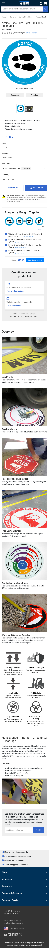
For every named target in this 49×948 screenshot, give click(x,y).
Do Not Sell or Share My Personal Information (29, 943)
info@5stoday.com (33, 316)
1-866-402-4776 (15, 316)
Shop (4, 872)
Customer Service (10, 900)
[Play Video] (29, 109)
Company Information (12, 893)
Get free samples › (14, 306)
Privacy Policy (9, 943)
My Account (7, 879)
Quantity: (5, 175)
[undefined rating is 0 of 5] (7, 33)
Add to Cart (38, 188)
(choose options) (28, 236)
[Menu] (3, 3)
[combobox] (24, 9)
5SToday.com (23, 945)
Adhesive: (6, 154)
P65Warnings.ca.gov (13, 201)
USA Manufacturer (17, 928)
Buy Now (11, 188)
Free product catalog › (16, 291)
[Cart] (46, 3)
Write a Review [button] (31, 33)
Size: (4, 144)
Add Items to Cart (35, 260)
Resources (7, 886)
